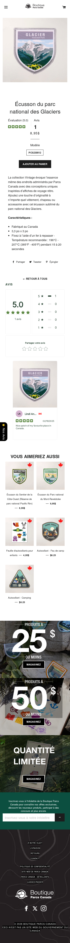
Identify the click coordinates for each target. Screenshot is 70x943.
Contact (35, 858)
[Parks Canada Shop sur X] (35, 910)
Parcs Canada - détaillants (35, 877)
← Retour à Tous (35, 278)
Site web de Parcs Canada (35, 871)
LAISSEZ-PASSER (35, 882)
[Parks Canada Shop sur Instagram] (43, 910)
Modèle (35, 145)
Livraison (35, 848)
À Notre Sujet (35, 843)
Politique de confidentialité (35, 866)
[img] (16, 127)
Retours (35, 853)
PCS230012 (35, 152)
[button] (48, 296)
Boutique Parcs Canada (39, 923)
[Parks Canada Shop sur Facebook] (26, 910)
